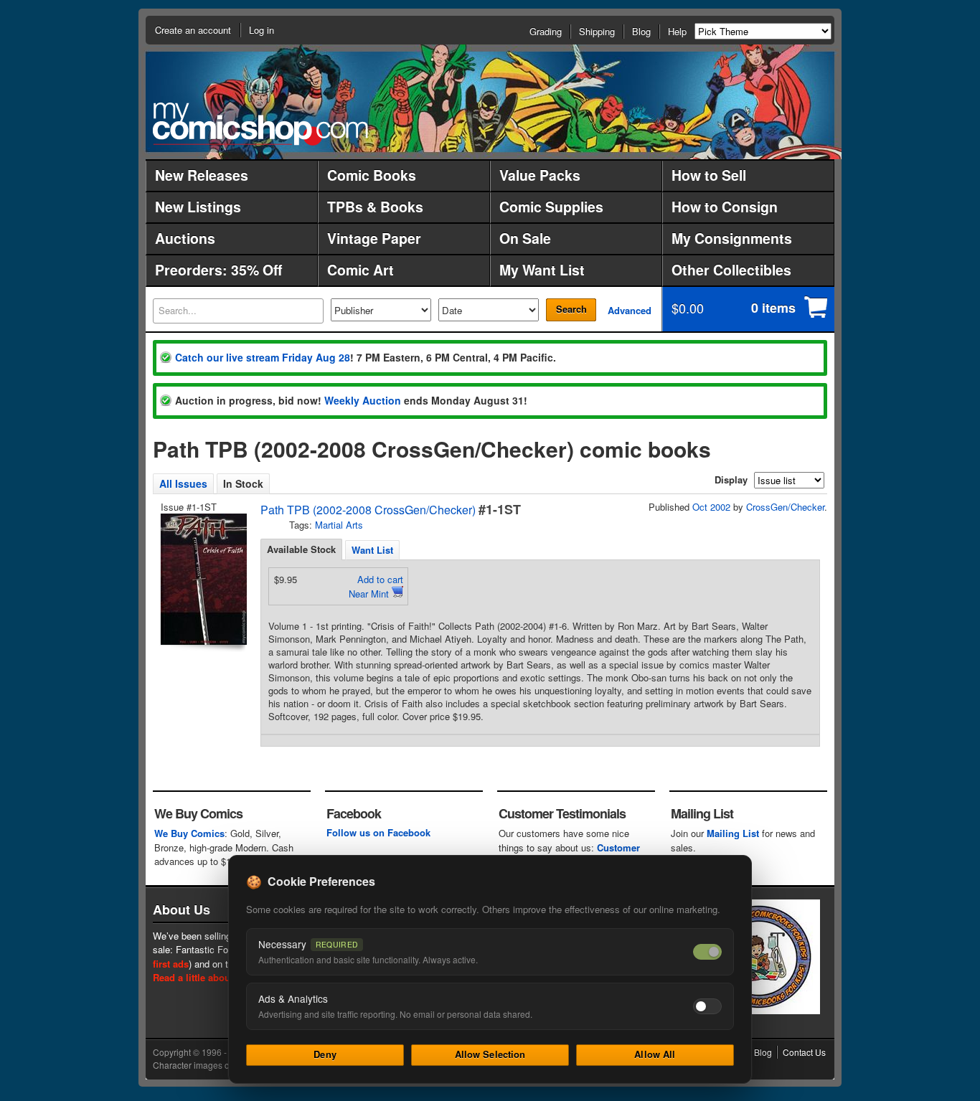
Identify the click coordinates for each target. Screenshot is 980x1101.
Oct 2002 (711, 507)
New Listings (198, 207)
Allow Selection (490, 1054)
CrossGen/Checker (785, 507)
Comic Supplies (551, 207)
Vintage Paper (374, 238)
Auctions (185, 238)
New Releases (201, 175)
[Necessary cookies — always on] (707, 952)
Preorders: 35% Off (218, 270)
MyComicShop (260, 124)
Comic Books (371, 175)
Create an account (193, 30)
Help (677, 31)
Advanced (629, 310)
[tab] (301, 549)
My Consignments (732, 238)
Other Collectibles (731, 270)
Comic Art (360, 270)
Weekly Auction (362, 400)
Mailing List (733, 833)
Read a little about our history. (220, 977)
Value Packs (539, 175)
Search (571, 309)
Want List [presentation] (372, 550)
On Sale (525, 238)
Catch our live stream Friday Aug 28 (262, 357)
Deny (325, 1054)
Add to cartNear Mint (376, 586)
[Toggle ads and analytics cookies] (707, 1006)
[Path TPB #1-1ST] (202, 579)
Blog (641, 31)
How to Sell (709, 175)
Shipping (597, 31)
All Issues (183, 483)
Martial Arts (339, 524)
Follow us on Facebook (378, 832)
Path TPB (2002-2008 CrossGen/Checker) (368, 509)
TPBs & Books (375, 207)
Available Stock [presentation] (301, 549)
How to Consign (725, 207)
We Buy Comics (189, 833)
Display (731, 479)
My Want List (542, 270)
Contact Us (804, 1052)
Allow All (654, 1054)
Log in (261, 30)
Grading (545, 31)
